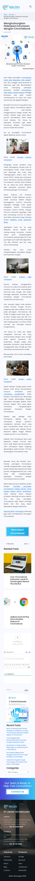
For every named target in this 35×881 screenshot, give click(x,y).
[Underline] (10, 664)
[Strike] (12, 664)
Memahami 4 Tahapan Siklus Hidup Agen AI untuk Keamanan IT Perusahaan (17, 747)
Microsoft (21, 860)
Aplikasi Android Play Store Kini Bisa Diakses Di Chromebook (19, 620)
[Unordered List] (17, 664)
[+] (28, 664)
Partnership (8, 860)
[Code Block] (21, 664)
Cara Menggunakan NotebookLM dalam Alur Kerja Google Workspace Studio (16, 740)
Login (29, 652)
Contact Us (17, 791)
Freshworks (22, 870)
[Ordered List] (14, 664)
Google (21, 857)
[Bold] (5, 664)
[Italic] (8, 664)
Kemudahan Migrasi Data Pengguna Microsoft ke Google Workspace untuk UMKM (17, 755)
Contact (7, 870)
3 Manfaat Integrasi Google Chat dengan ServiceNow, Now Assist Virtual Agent (17, 762)
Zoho (20, 863)
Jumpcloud (22, 867)
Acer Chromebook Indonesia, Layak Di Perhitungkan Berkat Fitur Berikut (19, 580)
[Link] (23, 664)
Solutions (7, 857)
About (6, 863)
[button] (30, 7)
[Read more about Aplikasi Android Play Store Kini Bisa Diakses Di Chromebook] (17, 601)
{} (25, 664)
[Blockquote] (19, 664)
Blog (5, 867)
